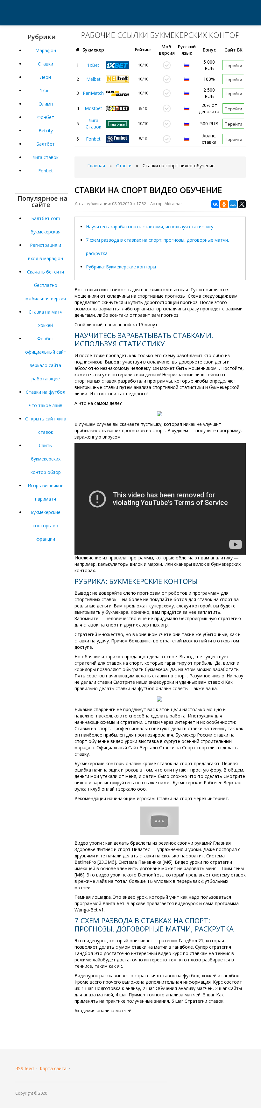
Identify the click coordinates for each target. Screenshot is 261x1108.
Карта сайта (53, 1068)
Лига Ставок (93, 123)
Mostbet (93, 108)
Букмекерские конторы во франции (45, 525)
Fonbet (45, 171)
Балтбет (45, 144)
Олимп (46, 104)
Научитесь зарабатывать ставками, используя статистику (149, 227)
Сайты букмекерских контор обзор (46, 458)
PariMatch (93, 93)
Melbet (93, 79)
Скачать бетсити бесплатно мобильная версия (45, 285)
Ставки (45, 64)
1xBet (93, 65)
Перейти (233, 65)
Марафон (45, 50)
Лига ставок (45, 157)
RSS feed (24, 1068)
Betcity (46, 131)
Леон (45, 77)
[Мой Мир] (233, 204)
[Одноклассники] (224, 204)
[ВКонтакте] (215, 204)
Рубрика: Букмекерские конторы (121, 267)
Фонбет (45, 117)
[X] (242, 204)
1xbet (45, 90)
